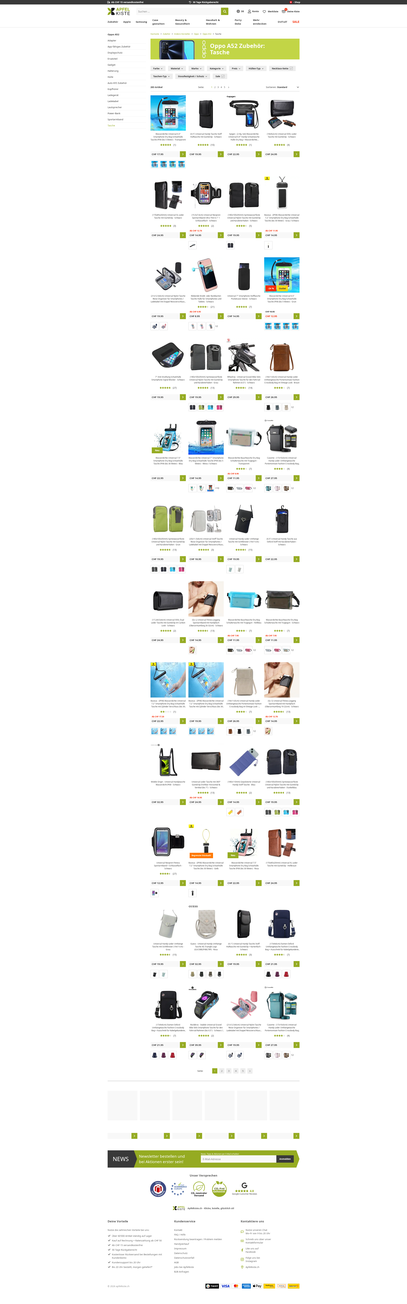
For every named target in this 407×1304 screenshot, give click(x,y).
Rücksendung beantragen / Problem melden (198, 1239)
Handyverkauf (181, 1243)
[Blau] (154, 326)
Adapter (112, 40)
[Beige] (192, 974)
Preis (234, 68)
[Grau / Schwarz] (192, 893)
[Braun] (230, 731)
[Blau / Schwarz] (172, 731)
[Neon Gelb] (192, 650)
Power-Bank (114, 113)
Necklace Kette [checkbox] (280, 68)
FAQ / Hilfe (180, 1234)
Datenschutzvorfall (184, 1257)
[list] (204, 1115)
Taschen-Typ (160, 76)
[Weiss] (239, 488)
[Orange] (181, 164)
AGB (176, 1262)
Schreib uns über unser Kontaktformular (258, 1241)
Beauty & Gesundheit (182, 21)
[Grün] (172, 164)
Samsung (141, 21)
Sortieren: (271, 87)
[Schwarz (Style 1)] (268, 1055)
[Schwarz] (192, 245)
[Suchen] (224, 11)
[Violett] (277, 974)
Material (175, 68)
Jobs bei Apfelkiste (184, 1267)
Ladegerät (113, 95)
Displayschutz (115, 52)
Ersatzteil (113, 58)
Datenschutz (181, 1253)
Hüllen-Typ (255, 68)
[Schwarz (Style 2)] (163, 731)
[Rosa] (163, 326)
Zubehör (113, 21)
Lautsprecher (115, 107)
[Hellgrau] (286, 407)
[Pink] (154, 164)
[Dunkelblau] (230, 245)
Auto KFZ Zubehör (117, 82)
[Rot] (286, 974)
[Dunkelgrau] (210, 326)
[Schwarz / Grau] (192, 1055)
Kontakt (178, 1229)
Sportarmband (115, 119)
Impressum (180, 1248)
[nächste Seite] (228, 87)
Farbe (156, 68)
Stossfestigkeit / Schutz (191, 76)
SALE (296, 22)
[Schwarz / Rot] (201, 1055)
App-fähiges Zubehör (119, 46)
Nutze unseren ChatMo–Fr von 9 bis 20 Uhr (258, 1231)
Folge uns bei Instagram (253, 1259)
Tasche (111, 125)
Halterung (113, 70)
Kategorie (215, 68)
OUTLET (282, 21)
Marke (194, 68)
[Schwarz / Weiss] (201, 488)
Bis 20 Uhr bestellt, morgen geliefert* (132, 1267)
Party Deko (238, 21)
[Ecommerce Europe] (179, 1189)
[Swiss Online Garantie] (158, 1189)
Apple (127, 21)
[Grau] (163, 164)
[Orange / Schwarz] (210, 488)
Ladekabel (113, 101)
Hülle (110, 76)
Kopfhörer (113, 89)
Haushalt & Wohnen (213, 21)
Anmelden (285, 1158)
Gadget (111, 64)
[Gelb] (268, 245)
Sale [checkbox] (218, 76)
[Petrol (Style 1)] (268, 488)
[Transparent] (295, 326)
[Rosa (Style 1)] (277, 488)
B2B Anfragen (181, 1271)
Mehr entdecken (259, 21)
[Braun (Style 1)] (286, 488)
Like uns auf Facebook (252, 1250)
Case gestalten (158, 21)
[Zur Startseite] (119, 11)
